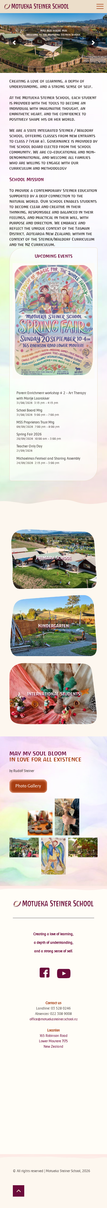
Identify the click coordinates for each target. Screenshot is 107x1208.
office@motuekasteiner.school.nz (54, 1019)
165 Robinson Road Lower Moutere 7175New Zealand (53, 1041)
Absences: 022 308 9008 (53, 1014)
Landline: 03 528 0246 (53, 1008)
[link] (53, 836)
